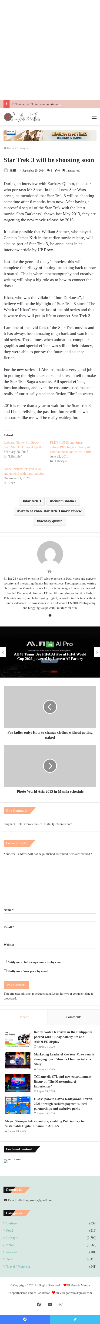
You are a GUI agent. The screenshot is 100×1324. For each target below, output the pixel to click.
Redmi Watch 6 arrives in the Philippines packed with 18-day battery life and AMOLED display (63, 1037)
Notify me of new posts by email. (28, 971)
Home (10, 148)
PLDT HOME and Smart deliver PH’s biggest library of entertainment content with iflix (71, 447)
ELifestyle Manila (78, 1285)
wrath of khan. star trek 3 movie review (50, 511)
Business (11, 1223)
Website (9, 944)
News (50, 644)
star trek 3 (33, 501)
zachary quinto (50, 521)
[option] (50, 652)
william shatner (64, 501)
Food (9, 1230)
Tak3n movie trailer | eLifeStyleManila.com (44, 824)
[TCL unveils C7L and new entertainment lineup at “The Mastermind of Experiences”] (17, 1083)
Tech (9, 1259)
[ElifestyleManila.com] (22, 117)
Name (9, 910)
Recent (24, 1017)
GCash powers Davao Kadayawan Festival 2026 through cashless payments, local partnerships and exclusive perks (63, 1103)
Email (9, 927)
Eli (11, 170)
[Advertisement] (50, 50)
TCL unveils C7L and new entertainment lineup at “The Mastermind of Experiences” (62, 1081)
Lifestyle (22, 148)
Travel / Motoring (18, 1266)
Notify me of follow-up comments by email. (35, 962)
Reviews (11, 1252)
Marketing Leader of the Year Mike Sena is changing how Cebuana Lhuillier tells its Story (64, 1059)
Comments (73, 1017)
